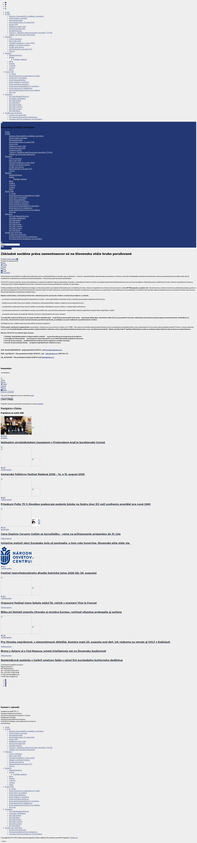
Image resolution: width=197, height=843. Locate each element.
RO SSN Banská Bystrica (19, 96)
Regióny (8, 53)
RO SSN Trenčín (15, 107)
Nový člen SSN (15, 41)
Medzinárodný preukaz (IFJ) (20, 49)
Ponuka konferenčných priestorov (23, 117)
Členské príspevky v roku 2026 (21, 43)
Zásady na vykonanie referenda (22, 35)
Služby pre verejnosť (13, 113)
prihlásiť (40, 404)
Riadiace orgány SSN (17, 27)
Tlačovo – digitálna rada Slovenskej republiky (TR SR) (30, 33)
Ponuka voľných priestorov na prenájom (25, 119)
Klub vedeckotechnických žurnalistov (24, 90)
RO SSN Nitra (14, 103)
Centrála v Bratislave (17, 99)
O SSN (7, 14)
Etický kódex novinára (18, 18)
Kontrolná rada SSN (17, 29)
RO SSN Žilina (14, 111)
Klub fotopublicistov (17, 80)
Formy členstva (15, 39)
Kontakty (8, 94)
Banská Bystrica (15, 55)
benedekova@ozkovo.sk (53, 350)
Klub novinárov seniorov (19, 84)
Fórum (12, 51)
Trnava (12, 68)
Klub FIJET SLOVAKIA (18, 78)
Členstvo (8, 37)
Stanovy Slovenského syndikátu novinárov (26, 16)
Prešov (12, 64)
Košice (11, 57)
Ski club (12, 92)
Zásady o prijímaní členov (19, 45)
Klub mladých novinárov (19, 82)
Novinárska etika (15, 20)
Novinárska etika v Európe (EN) (21, 22)
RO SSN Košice (15, 101)
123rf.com (74, 838)
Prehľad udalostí (20, 59)
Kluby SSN (13, 24)
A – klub (12, 74)
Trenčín (12, 66)
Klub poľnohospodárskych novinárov (24, 86)
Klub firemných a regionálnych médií (24, 76)
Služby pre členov (16, 47)
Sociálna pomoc (15, 31)
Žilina (11, 70)
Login (32, 395)
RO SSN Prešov (15, 105)
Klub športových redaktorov (20, 88)
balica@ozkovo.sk (52, 354)
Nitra (11, 62)
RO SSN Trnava (15, 109)
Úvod (7, 12)
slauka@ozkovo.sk (48, 357)
